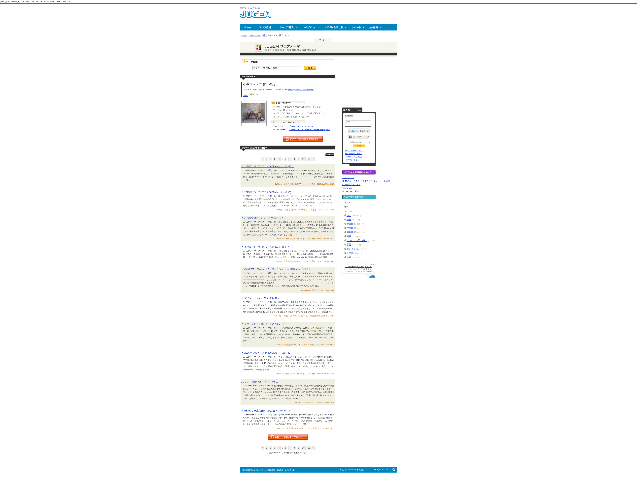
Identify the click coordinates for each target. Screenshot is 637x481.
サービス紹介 (287, 27)
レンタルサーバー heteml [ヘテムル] (358, 267)
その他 (350, 253)
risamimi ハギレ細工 (351, 184)
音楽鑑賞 (351, 223)
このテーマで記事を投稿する (303, 139)
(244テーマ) (356, 245)
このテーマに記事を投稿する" (288, 437)
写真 (349, 236)
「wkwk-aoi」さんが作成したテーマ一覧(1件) (309, 129)
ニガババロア (348, 177)
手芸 (349, 244)
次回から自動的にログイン (360, 142)
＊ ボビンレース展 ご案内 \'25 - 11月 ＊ (262, 298)
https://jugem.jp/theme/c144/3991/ (301, 89)
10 (303, 159)
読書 (349, 219)
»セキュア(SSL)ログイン (354, 150)
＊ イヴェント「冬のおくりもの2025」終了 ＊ (265, 246)
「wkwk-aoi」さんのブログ (301, 126)
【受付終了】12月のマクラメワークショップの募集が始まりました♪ (277, 269)
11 (309, 159)
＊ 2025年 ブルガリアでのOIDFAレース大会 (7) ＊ (267, 166)
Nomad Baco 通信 (350, 191)
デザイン (310, 27)
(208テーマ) (356, 216)
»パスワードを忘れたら (353, 157)
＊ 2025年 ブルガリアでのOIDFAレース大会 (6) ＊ (267, 192)
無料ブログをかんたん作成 (250, 8)
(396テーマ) (358, 253)
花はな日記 (347, 188)
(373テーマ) (356, 236)
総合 (349, 215)
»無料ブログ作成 (351, 160)
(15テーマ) (360, 224)
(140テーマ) (372, 241)
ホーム (248, 27)
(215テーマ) (365, 249)
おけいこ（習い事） (357, 240)
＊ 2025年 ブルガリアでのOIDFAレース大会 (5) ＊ (267, 352)
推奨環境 (271, 470)
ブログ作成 (266, 27)
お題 (349, 257)
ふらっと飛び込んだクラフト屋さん (260, 381)
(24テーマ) (360, 232)
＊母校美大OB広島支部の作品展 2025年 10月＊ (266, 410)
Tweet (245, 95)
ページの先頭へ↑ (393, 470)
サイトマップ (290, 470)
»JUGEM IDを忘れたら (353, 154)
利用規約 (245, 470)
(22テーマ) (356, 220)
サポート (357, 27)
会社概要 (280, 470)
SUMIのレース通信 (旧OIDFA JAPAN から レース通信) (366, 181)
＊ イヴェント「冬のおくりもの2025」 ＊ (263, 324)
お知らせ (374, 27)
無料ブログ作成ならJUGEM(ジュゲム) (255, 16)
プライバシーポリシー (258, 470)
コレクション (353, 249)
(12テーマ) (360, 228)
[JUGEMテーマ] (322, 40)
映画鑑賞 (351, 228)
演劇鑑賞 (351, 232)
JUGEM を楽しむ (334, 27)
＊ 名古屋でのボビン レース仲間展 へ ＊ (262, 218)
